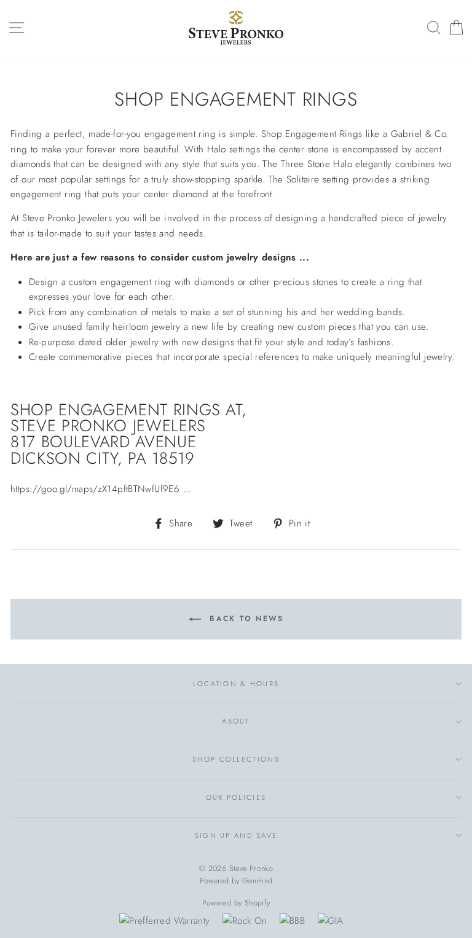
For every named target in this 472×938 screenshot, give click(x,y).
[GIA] (331, 920)
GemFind (257, 880)
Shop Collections (236, 759)
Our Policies (236, 797)
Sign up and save (236, 835)
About (236, 721)
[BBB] (292, 920)
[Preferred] (164, 920)
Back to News (244, 618)
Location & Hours (236, 684)
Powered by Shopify (236, 903)
